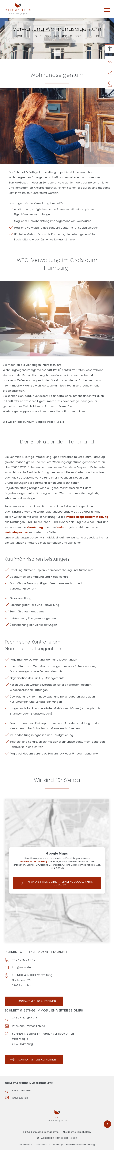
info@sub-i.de (21, 967)
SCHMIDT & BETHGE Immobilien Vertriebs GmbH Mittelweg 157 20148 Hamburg (43, 1039)
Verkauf (62, 527)
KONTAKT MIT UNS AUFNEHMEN (37, 1059)
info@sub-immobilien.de (28, 1026)
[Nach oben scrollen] (107, 1124)
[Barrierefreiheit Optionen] (109, 48)
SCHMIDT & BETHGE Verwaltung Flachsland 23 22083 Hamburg (32, 980)
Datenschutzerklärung (33, 861)
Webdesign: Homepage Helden (59, 1137)
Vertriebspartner (16, 532)
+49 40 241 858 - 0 (24, 1018)
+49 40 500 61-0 (21, 1090)
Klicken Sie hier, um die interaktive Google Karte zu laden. (60, 883)
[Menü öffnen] (107, 11)
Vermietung (35, 527)
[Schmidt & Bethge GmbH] (18, 9)
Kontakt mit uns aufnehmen (37, 1001)
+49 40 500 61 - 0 (23, 959)
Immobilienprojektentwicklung (87, 517)
